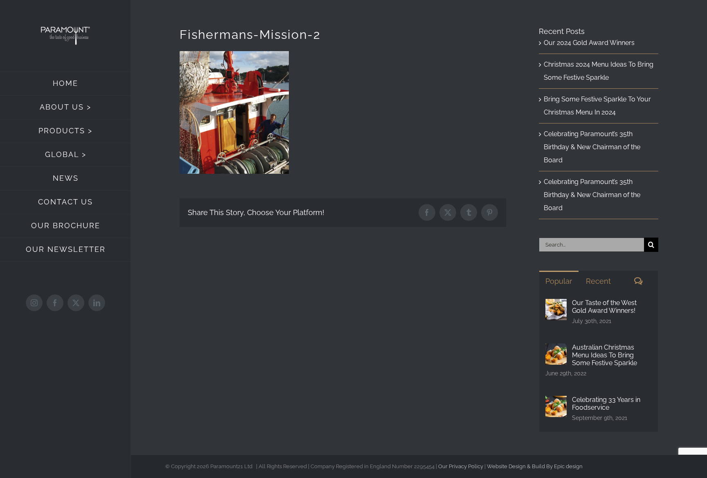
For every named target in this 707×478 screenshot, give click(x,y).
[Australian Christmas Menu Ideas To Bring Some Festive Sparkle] (556, 350)
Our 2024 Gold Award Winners (589, 43)
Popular (558, 281)
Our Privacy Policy (460, 466)
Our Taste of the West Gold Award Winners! (604, 306)
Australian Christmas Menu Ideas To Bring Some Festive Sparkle (604, 355)
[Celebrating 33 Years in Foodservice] (556, 402)
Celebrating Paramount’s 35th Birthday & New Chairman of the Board (592, 147)
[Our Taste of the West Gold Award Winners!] (556, 305)
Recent (598, 281)
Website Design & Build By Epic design (535, 466)
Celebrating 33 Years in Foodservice (606, 403)
